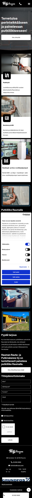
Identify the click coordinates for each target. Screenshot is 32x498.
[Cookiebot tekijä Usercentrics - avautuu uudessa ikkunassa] (23, 215)
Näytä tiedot (23, 267)
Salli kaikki (16, 272)
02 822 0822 (17, 462)
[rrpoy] (16, 479)
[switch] (27, 249)
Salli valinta (16, 277)
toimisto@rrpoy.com (17, 465)
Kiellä (16, 282)
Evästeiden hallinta (16, 490)
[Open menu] (29, 4)
